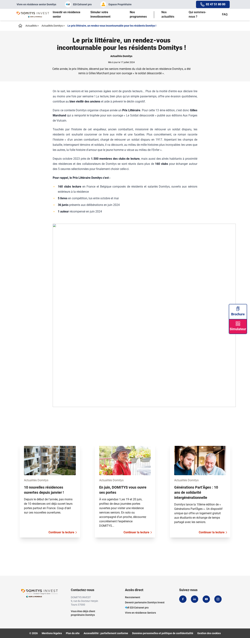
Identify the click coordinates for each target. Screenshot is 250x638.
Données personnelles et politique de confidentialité (162, 633)
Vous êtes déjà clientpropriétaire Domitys (83, 613)
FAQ (224, 14)
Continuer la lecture (61, 532)
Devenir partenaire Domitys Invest (145, 602)
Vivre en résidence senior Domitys (36, 4)
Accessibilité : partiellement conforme (106, 633)
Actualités (32, 25)
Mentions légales (52, 633)
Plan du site (73, 633)
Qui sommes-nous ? (197, 14)
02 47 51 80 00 (215, 4)
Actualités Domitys (53, 25)
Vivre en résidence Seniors (140, 612)
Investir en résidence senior (66, 14)
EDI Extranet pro (82, 4)
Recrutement (132, 597)
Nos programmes (138, 14)
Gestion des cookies (209, 633)
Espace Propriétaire (120, 4)
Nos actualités (167, 14)
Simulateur (238, 329)
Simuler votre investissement (100, 14)
